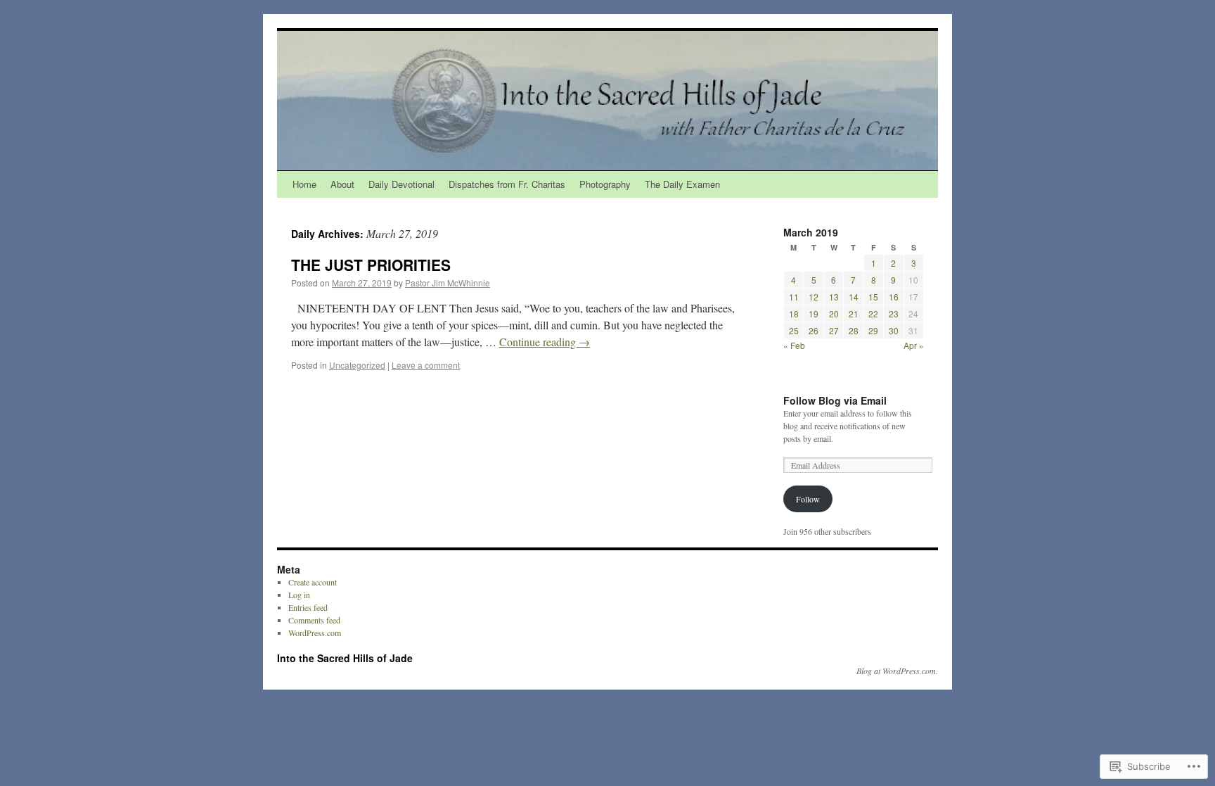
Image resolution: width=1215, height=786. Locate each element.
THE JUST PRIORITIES (371, 264)
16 (894, 297)
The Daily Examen (682, 184)
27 (834, 330)
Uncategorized (357, 365)
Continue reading (544, 341)
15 (873, 297)
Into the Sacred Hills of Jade (345, 658)
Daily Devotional (401, 184)
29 (873, 330)
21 (854, 313)
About (342, 184)
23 (894, 313)
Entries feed (308, 607)
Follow (808, 499)
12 (813, 297)
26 (813, 330)
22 (873, 313)
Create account (312, 582)
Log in (299, 594)
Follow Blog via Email (835, 400)
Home (304, 184)
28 (854, 330)
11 (794, 297)
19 (813, 313)
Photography (605, 184)
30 (894, 330)
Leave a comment (426, 365)
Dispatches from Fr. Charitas (507, 184)
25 (794, 330)
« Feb (794, 345)
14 (854, 297)
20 (834, 313)
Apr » (914, 345)
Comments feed (314, 620)
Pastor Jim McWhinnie (447, 283)
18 (794, 313)
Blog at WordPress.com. (897, 670)
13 (834, 297)
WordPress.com (314, 632)
